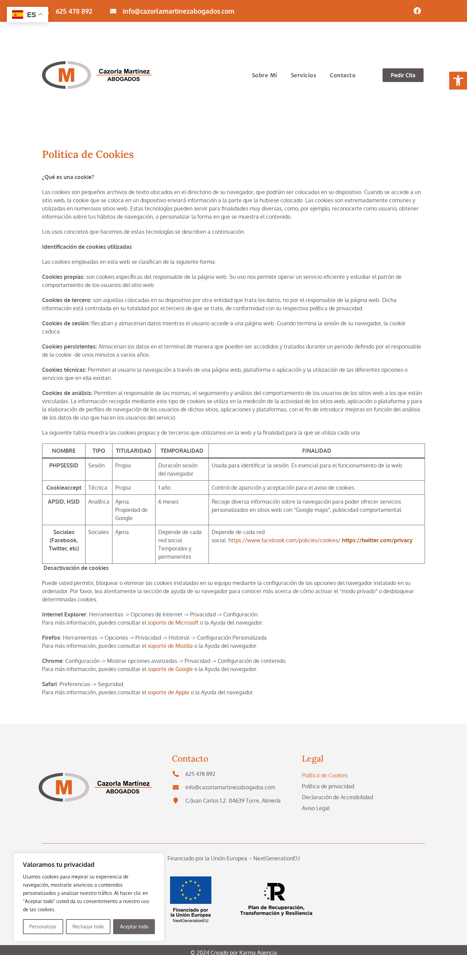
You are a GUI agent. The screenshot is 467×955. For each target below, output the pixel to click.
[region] (89, 897)
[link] (458, 81)
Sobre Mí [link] (264, 75)
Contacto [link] (343, 75)
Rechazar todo (88, 926)
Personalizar (42, 926)
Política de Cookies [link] (325, 775)
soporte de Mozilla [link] (170, 645)
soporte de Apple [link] (168, 692)
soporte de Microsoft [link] (173, 622)
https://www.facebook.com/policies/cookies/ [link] (284, 540)
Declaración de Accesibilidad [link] (337, 797)
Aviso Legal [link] (316, 808)
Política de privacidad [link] (328, 786)
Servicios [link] (304, 75)
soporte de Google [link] (170, 669)
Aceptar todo (134, 926)
